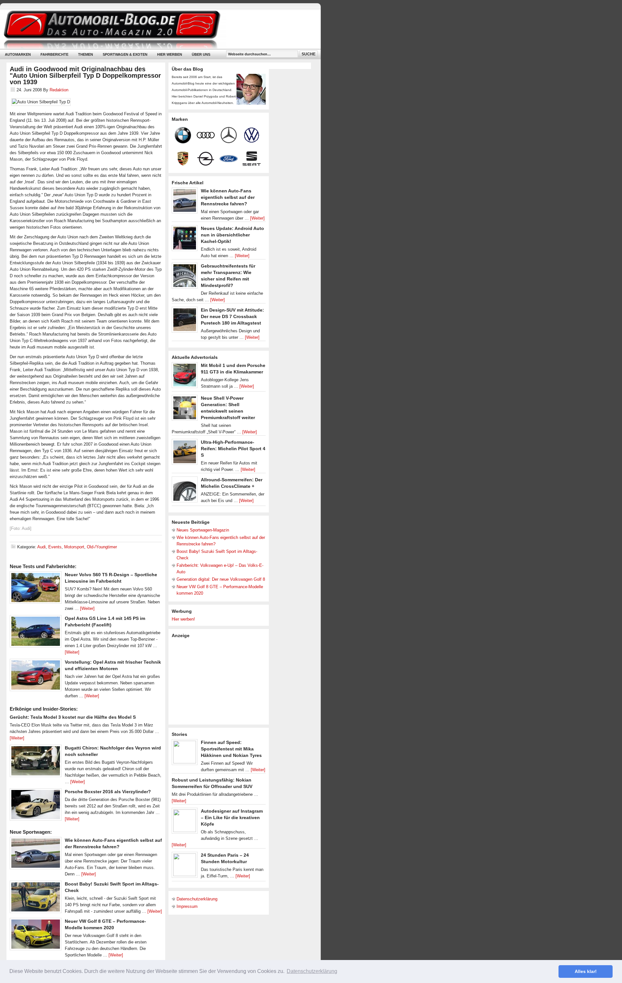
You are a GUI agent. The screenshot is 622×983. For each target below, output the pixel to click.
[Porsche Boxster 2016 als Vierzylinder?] (36, 806)
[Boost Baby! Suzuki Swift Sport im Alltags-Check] (36, 898)
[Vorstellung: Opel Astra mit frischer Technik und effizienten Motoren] (36, 676)
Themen (85, 54)
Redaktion (59, 89)
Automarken (18, 54)
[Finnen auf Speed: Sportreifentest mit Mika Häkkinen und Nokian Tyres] (185, 753)
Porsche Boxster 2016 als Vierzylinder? (108, 791)
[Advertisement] (220, 680)
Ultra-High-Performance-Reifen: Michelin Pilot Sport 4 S (233, 449)
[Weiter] (87, 608)
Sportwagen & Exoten (125, 54)
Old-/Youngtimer (102, 546)
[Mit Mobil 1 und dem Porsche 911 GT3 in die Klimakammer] (185, 376)
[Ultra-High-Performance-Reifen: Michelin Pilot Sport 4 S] (185, 453)
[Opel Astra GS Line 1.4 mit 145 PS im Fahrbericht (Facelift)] (36, 633)
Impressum (187, 906)
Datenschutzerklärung (197, 899)
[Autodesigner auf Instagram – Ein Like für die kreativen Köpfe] (185, 822)
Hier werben (169, 54)
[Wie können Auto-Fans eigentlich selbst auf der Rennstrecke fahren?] (36, 855)
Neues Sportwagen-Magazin (203, 530)
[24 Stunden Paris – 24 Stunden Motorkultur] (185, 866)
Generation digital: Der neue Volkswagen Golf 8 (221, 579)
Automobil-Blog (155, 29)
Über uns (201, 54)
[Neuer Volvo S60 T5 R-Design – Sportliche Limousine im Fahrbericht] (36, 589)
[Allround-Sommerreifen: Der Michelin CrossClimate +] (185, 491)
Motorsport (74, 546)
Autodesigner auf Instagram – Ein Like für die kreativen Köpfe (232, 817)
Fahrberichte (54, 54)
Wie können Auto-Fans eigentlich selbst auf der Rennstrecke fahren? (228, 197)
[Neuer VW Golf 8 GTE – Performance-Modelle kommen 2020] (36, 936)
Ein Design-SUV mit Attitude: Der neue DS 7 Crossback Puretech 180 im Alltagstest (232, 316)
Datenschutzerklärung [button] (312, 971)
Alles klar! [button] (586, 971)
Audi (41, 546)
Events (55, 546)
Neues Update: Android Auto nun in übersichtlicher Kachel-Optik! (232, 235)
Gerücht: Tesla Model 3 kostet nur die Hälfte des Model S (73, 717)
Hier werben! (183, 619)
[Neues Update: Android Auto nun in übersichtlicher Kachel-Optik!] (185, 239)
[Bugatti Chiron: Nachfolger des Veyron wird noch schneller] (36, 762)
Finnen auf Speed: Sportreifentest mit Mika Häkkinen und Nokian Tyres (231, 749)
